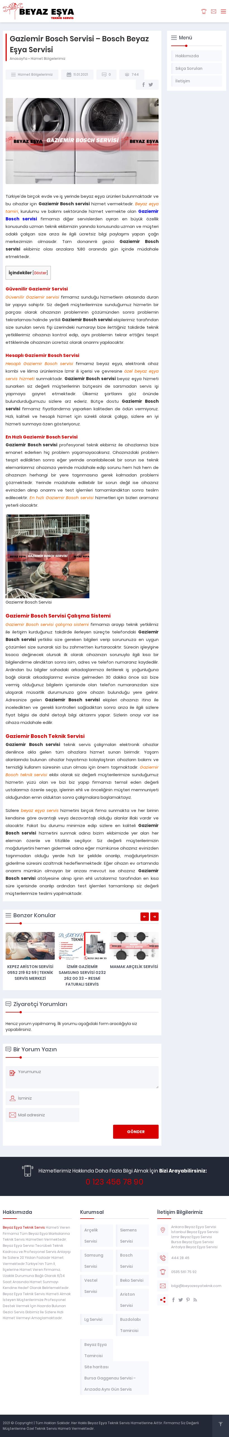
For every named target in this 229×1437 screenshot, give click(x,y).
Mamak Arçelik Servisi (134, 966)
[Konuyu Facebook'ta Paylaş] (143, 84)
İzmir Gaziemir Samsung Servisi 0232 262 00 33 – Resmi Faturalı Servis (82, 975)
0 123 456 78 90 (114, 1181)
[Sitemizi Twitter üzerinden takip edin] (180, 1300)
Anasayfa (18, 58)
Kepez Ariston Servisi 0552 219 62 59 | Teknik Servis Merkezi (30, 972)
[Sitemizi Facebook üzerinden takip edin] (173, 1300)
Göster (40, 273)
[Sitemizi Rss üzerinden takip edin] (195, 1300)
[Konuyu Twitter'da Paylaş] (151, 84)
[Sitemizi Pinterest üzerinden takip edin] (188, 1300)
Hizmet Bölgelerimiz (48, 58)
